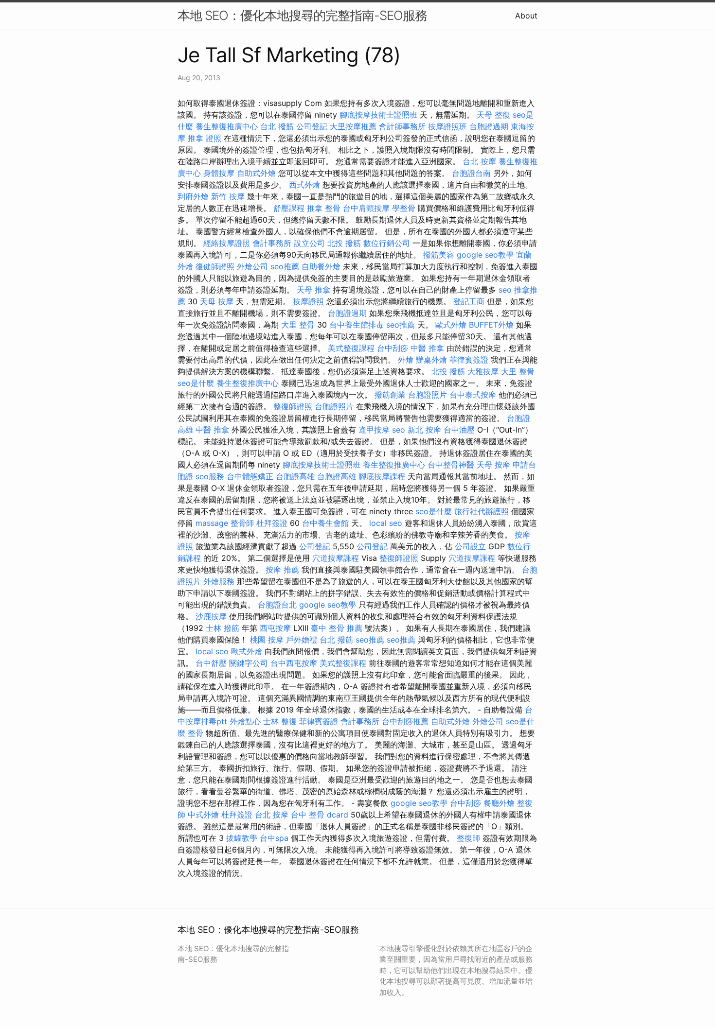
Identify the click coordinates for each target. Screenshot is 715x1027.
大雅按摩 (483, 371)
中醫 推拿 (427, 348)
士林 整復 (280, 721)
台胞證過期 (488, 126)
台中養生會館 (325, 523)
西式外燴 (304, 185)
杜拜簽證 (271, 523)
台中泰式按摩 (472, 395)
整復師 (468, 838)
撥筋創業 (390, 395)
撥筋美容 (438, 255)
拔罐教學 (241, 838)
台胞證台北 (277, 604)
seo (505, 290)
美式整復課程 (351, 348)
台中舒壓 (211, 663)
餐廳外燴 (499, 803)
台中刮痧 (392, 348)
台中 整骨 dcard (319, 814)
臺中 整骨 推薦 (336, 628)
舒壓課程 (288, 208)
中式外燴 (203, 814)
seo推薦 (284, 266)
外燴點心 (245, 721)
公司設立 (470, 546)
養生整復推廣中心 (227, 126)
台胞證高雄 (295, 476)
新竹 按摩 (228, 196)
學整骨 (403, 208)
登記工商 (468, 301)
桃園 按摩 (267, 639)
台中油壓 (459, 430)
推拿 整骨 (323, 208)
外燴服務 (218, 581)
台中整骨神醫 (451, 465)
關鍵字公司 (248, 663)
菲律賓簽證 (468, 360)
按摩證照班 (447, 126)
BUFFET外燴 (491, 325)
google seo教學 (485, 255)
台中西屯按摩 (293, 663)
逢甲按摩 (374, 430)
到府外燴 (193, 196)
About (526, 15)
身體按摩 (218, 173)
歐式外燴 (450, 325)
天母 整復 (493, 115)
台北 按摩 (479, 161)
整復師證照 (292, 406)
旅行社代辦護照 (481, 511)
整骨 (195, 733)
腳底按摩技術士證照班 (378, 115)
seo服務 (210, 476)
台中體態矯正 (250, 476)
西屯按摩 (275, 628)
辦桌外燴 (431, 360)
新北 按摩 (424, 430)
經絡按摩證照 (226, 243)
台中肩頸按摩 (366, 208)
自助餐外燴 (321, 266)
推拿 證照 (204, 138)
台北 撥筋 (277, 126)
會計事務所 (271, 243)
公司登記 (311, 126)
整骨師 (242, 523)
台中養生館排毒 (356, 325)
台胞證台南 (471, 173)
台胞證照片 (427, 395)
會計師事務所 (402, 126)
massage (212, 523)
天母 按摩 (216, 301)
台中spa (274, 838)
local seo (385, 523)
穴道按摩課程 (335, 558)
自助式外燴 (256, 173)
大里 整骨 (298, 325)
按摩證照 (308, 301)
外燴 (405, 360)
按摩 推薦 (282, 569)
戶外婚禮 (301, 639)
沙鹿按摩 (211, 616)
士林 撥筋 (222, 628)
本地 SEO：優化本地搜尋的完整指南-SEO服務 (302, 15)
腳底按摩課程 (381, 476)
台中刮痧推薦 (405, 721)
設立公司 (309, 243)
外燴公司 (252, 266)
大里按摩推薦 (353, 126)
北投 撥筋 (344, 243)
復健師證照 (215, 266)
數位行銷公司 (386, 243)
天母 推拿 (313, 290)
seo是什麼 (196, 383)
